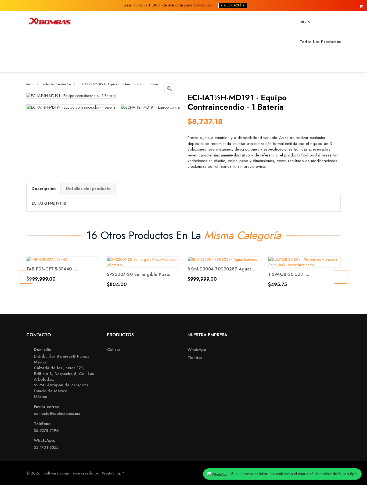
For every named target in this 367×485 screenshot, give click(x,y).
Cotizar (113, 349)
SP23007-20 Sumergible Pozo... (140, 274)
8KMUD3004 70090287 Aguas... (221, 269)
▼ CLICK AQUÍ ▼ (232, 5)
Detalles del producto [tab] (88, 189)
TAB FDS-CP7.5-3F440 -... (52, 269)
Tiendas (195, 358)
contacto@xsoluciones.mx (57, 413)
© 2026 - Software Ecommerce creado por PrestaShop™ (75, 473)
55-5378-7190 (46, 430)
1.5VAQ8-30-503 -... (289, 274)
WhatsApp (197, 349)
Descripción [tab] (43, 189)
